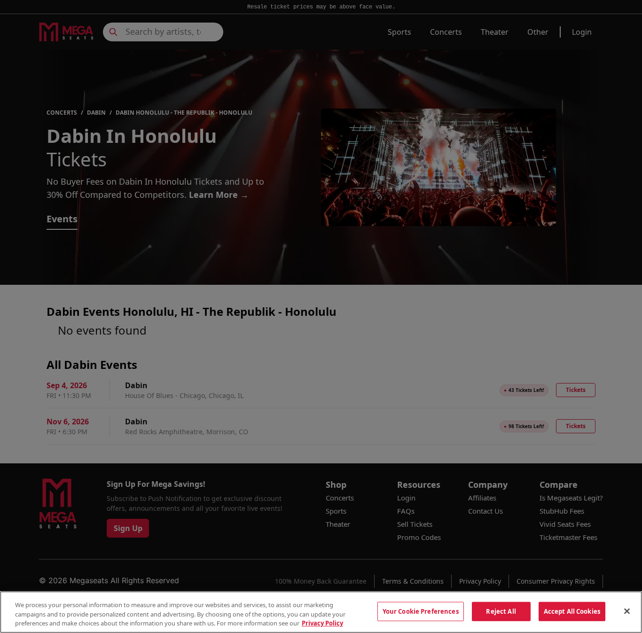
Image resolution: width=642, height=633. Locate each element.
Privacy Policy (322, 623)
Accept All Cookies (572, 611)
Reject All (501, 611)
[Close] (627, 611)
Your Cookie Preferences (421, 611)
